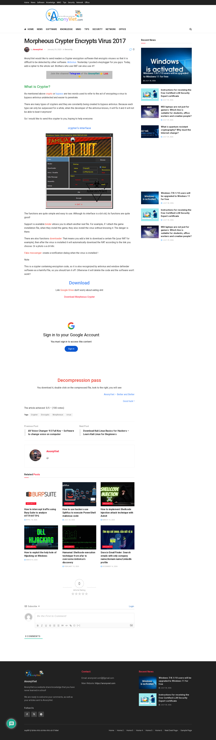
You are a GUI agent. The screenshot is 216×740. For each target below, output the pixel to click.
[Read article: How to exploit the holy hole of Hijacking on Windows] (41, 537)
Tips (64, 2)
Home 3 (130, 730)
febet (57, 730)
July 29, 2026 (167, 120)
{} (74, 625)
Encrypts (45, 415)
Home (26, 2)
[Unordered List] (58, 625)
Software (40, 2)
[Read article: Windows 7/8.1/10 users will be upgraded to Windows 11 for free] (166, 66)
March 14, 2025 (108, 520)
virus (69, 415)
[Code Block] (67, 625)
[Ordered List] (54, 625)
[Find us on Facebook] (27, 714)
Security (71, 2)
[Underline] (46, 625)
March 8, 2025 (31, 560)
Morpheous (58, 415)
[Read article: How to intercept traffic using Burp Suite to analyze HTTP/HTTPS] (41, 494)
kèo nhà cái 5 (48, 730)
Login (131, 606)
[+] (78, 625)
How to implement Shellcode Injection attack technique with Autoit (117, 512)
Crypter (34, 415)
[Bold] (38, 625)
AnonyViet (38, 49)
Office (87, 2)
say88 (26, 730)
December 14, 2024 (109, 566)
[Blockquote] (62, 625)
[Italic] (42, 625)
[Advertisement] (166, 165)
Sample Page (186, 730)
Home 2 (120, 730)
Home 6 (158, 730)
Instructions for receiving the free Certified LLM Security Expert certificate (176, 93)
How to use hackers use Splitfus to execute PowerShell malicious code (79, 512)
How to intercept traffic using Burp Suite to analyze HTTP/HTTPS (40, 512)
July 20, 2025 (69, 520)
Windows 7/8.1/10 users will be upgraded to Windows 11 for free (175, 196)
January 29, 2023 (54, 49)
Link (106, 73)
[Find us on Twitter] (34, 714)
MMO (59, 2)
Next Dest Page (171, 730)
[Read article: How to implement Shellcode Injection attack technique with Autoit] (117, 494)
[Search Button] (191, 29)
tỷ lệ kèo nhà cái (36, 730)
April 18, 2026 (31, 520)
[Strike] (50, 625)
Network (79, 2)
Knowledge (50, 2)
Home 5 (149, 730)
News (33, 2)
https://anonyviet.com (105, 683)
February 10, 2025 (71, 566)
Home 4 (139, 730)
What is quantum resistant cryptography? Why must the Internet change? (176, 129)
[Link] (71, 625)
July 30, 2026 (150, 81)
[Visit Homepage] (64, 15)
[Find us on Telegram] (41, 714)
